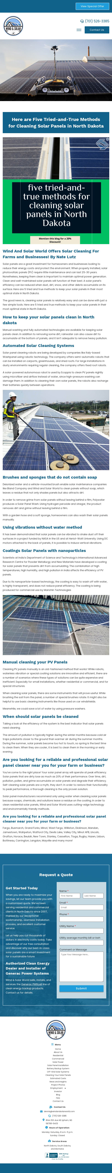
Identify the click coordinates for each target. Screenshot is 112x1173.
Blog (58, 1094)
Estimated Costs (58, 1078)
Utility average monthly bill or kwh (79, 937)
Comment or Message (73, 949)
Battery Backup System (58, 1068)
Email (63, 902)
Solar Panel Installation (58, 1065)
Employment (56, 1088)
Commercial (58, 1058)
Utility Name (67, 926)
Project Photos (58, 1084)
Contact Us (97, 30)
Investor (58, 1091)
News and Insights (58, 1081)
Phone (64, 914)
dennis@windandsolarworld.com (59, 1111)
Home (58, 1049)
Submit (81, 988)
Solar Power (58, 1062)
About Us (58, 1052)
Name (64, 891)
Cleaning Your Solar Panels (58, 1075)
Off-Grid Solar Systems (58, 1071)
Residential (58, 1055)
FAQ (58, 1098)
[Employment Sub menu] (65, 1088)
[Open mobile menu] (79, 30)
